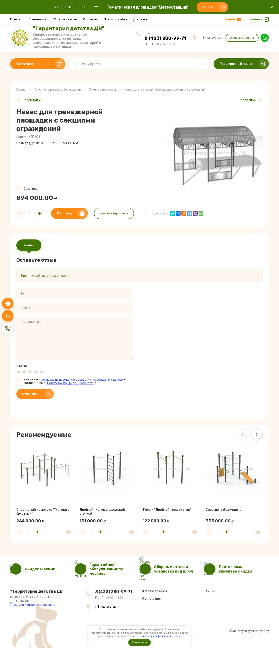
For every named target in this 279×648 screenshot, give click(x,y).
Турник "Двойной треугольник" (167, 510)
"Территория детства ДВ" (68, 28)
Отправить (30, 394)
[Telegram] (189, 213)
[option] (215, 154)
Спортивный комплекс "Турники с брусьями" (42, 511)
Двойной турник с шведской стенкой (102, 511)
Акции (230, 19)
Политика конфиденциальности (33, 605)
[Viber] (195, 213)
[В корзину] (68, 532)
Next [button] (256, 434)
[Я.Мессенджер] (172, 213)
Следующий (248, 100)
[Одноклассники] (183, 213)
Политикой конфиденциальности (159, 636)
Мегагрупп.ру (260, 631)
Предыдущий (32, 100)
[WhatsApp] (201, 213)
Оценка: (23, 366)
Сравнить (30, 189)
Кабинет (256, 19)
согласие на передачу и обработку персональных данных (82, 379)
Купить (207, 7)
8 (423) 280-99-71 (165, 38)
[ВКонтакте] (178, 213)
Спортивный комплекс (223, 510)
